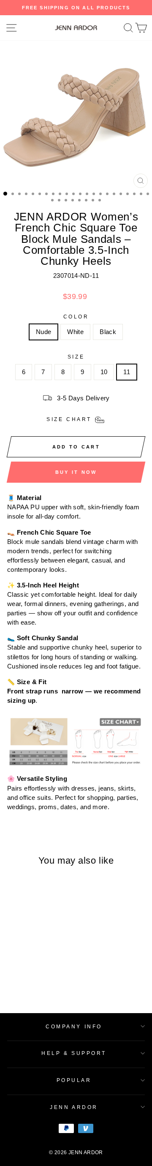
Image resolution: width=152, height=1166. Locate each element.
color (76, 316)
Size (76, 356)
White (75, 332)
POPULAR (74, 1080)
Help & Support (73, 1053)
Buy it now (76, 472)
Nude (43, 332)
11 (126, 372)
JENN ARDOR (74, 1107)
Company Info (74, 1026)
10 (104, 372)
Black (108, 332)
